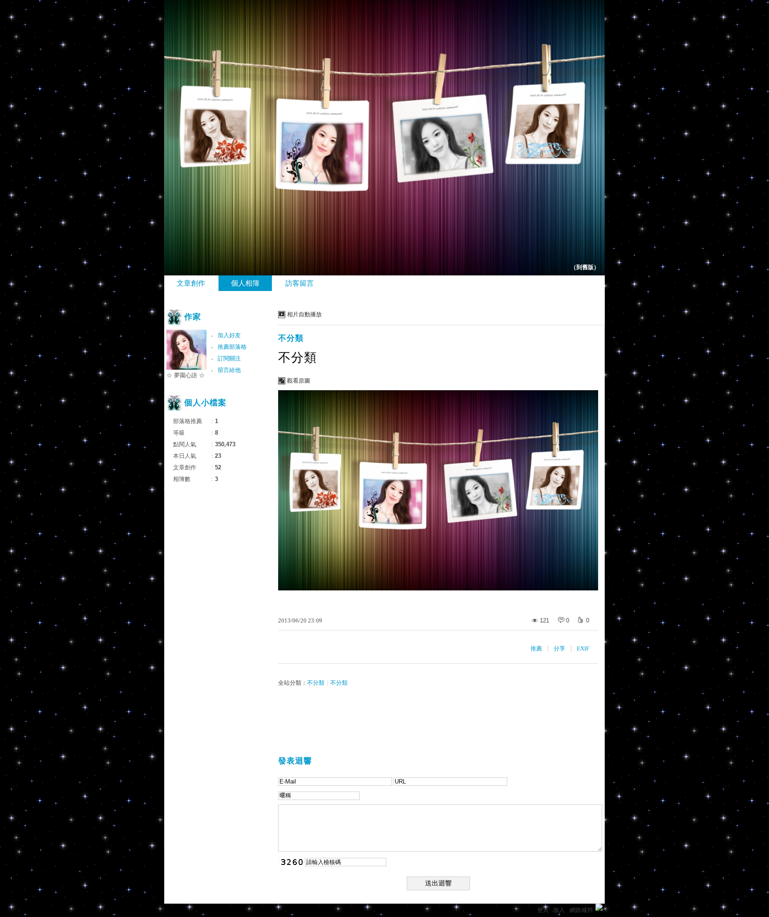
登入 (543, 910)
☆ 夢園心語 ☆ (185, 375)
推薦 (536, 648)
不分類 (291, 338)
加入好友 (229, 335)
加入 (559, 910)
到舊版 (585, 267)
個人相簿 (245, 283)
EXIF (583, 648)
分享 (559, 648)
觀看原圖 (298, 380)
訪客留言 (299, 283)
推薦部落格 (232, 346)
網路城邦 (581, 910)
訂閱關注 (229, 358)
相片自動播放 (304, 314)
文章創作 (191, 283)
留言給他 (229, 370)
